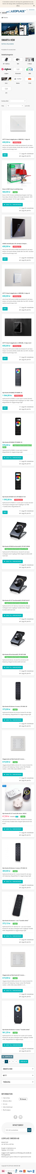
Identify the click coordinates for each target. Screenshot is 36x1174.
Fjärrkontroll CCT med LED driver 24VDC (14, 813)
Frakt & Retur (6, 1098)
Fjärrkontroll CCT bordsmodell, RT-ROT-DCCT (16, 600)
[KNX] (30, 69)
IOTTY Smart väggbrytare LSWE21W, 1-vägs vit (16, 139)
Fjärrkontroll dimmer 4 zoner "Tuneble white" (16, 1029)
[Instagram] (20, 1117)
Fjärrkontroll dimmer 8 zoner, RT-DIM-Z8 (14, 706)
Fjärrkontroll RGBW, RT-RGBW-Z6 (12, 392)
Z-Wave (30, 64)
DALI (6, 83)
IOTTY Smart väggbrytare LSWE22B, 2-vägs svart (16, 343)
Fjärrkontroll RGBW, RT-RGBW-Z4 (12, 442)
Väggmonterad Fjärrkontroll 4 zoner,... (14, 759)
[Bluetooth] (18, 69)
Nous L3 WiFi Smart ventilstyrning (12, 189)
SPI (6, 93)
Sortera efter (4, 101)
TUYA (29, 83)
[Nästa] (16, 1061)
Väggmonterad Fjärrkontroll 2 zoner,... (14, 975)
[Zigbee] (6, 69)
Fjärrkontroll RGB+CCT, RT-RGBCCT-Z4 (14, 496)
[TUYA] (30, 79)
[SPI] (6, 89)
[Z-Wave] (30, 60)
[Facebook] (15, 1117)
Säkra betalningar (8, 1107)
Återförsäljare (6, 1110)
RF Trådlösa (6, 64)
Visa (2, 106)
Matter (18, 83)
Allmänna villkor (7, 1101)
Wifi (18, 64)
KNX (30, 73)
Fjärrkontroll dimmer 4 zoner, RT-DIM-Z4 (14, 868)
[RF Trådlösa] (6, 60)
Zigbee (6, 73)
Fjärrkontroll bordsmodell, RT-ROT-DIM (14, 654)
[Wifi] (18, 60)
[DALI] (6, 79)
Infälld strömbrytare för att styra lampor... (15, 243)
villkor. (18, 5)
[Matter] (18, 79)
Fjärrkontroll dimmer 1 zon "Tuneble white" (15, 920)
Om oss (5, 1104)
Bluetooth (18, 73)
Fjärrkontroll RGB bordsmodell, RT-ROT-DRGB (16, 546)
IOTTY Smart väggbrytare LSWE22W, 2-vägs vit (16, 293)
